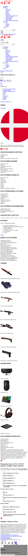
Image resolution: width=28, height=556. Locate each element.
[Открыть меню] (4, 40)
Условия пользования (13, 536)
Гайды (4, 27)
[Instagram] (2, 544)
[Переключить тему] (2, 32)
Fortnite (7, 13)
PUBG (7, 26)
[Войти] (1, 84)
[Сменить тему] (2, 40)
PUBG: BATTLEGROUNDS (12, 20)
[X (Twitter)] (16, 544)
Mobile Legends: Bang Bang (12, 15)
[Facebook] (12, 544)
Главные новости (7, 90)
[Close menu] (7, 42)
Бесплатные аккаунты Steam (9, 88)
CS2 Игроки (3, 108)
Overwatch (8, 14)
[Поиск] (14, 44)
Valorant (7, 11)
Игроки (5, 21)
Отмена (2, 554)
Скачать (2, 234)
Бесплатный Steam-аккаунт (7, 34)
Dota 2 (7, 12)
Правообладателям (10, 534)
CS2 (7, 22)
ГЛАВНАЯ (5, 6)
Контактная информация (6, 538)
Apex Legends (9, 18)
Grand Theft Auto (9, 16)
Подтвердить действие (9, 554)
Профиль (4, 80)
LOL (7, 8)
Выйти (9, 80)
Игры (4, 92)
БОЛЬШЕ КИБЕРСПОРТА (9, 91)
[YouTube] (5, 544)
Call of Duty (8, 9)
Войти (14, 34)
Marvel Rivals (9, 19)
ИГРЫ (4, 7)
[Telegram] (9, 544)
